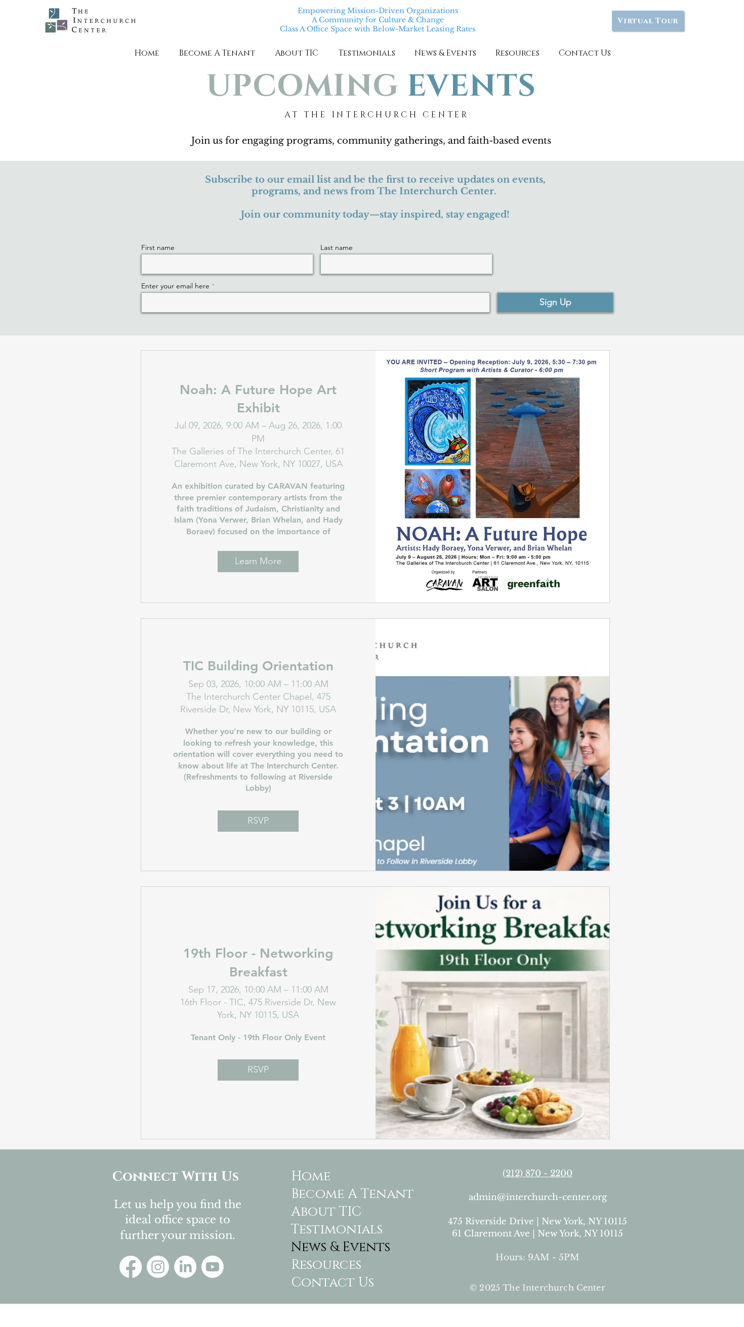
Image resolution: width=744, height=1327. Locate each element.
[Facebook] (130, 1267)
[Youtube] (212, 1267)
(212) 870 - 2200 (537, 1173)
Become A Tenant (330, 1194)
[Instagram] (158, 1267)
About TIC (326, 1212)
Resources (326, 1265)
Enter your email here (175, 285)
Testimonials (330, 1229)
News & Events (330, 1247)
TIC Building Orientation (258, 666)
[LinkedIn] (185, 1267)
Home (310, 1176)
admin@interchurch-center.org (538, 1197)
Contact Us (330, 1283)
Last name (336, 247)
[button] (217, 53)
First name (158, 247)
